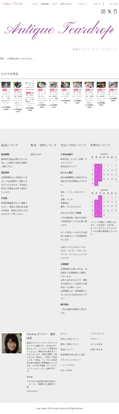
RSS (62, 370)
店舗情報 (45, 4)
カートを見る (96, 344)
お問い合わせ (66, 4)
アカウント (83, 4)
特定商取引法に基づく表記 (73, 355)
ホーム (35, 4)
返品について (67, 349)
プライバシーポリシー (71, 360)
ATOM (69, 370)
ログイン (97, 4)
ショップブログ (68, 365)
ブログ (54, 4)
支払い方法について (70, 339)
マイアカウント (97, 334)
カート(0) (113, 4)
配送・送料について (70, 344)
